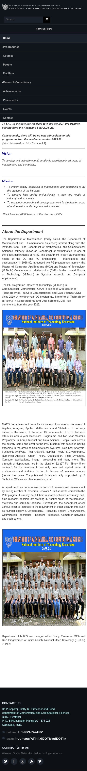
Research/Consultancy (15, 83)
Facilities (8, 73)
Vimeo (40, 761)
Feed (31, 761)
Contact (8, 117)
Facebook (14, 761)
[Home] (43, 7)
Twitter (5, 761)
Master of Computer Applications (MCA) (28, 266)
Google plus (22, 761)
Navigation (44, 29)
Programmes (9, 47)
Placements (10, 100)
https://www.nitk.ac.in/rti (17, 143)
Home (6, 38)
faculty (18, 467)
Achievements (12, 91)
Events (7, 108)
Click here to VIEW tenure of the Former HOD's (32, 214)
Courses (6, 56)
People (7, 64)
